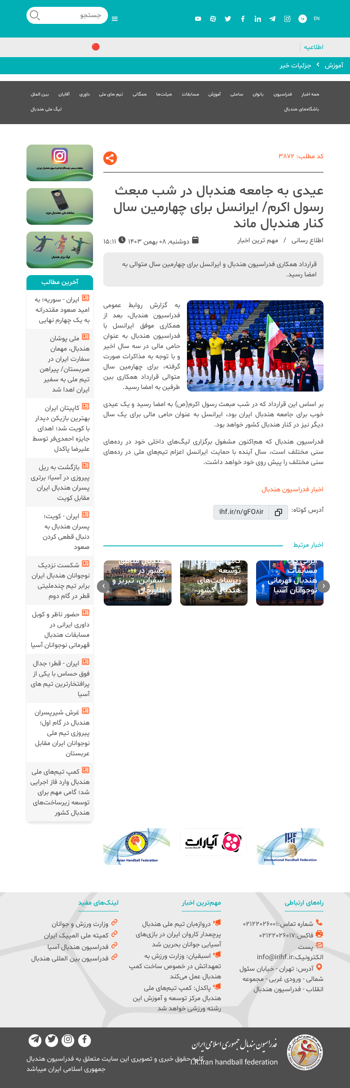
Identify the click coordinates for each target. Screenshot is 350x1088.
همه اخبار (310, 94)
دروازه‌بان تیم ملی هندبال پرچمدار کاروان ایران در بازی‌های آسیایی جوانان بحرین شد (178, 934)
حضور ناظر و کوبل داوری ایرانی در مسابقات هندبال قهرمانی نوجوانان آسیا (60, 630)
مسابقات (190, 94)
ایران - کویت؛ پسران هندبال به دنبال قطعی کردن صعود (66, 532)
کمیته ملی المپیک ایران (77, 935)
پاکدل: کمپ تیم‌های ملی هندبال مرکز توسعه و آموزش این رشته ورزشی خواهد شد (177, 998)
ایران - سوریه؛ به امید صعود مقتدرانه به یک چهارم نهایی (62, 310)
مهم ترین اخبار (257, 240)
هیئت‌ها (164, 94)
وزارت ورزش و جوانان (81, 924)
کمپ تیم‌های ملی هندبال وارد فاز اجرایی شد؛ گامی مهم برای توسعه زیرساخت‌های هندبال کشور (60, 792)
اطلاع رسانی (307, 240)
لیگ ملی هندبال (46, 109)
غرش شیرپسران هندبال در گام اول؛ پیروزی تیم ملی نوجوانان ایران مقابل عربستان (62, 733)
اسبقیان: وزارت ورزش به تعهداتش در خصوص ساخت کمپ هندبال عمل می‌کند (175, 966)
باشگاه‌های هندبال (301, 109)
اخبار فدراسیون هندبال (293, 489)
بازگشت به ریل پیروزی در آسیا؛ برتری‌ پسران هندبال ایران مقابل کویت (60, 483)
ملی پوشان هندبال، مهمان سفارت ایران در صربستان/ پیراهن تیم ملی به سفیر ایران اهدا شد (65, 364)
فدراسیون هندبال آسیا (78, 947)
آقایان (64, 94)
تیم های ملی (111, 94)
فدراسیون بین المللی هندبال (70, 958)
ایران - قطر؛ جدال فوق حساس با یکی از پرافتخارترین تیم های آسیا (60, 679)
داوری (84, 94)
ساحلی (236, 94)
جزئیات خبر (295, 65)
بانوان (258, 94)
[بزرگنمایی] (255, 345)
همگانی (140, 94)
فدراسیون (283, 94)
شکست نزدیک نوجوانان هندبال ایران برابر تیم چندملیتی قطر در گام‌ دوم (61, 581)
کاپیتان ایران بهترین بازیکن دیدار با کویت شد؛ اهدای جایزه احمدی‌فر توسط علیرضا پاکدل (61, 428)
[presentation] (323, 586)
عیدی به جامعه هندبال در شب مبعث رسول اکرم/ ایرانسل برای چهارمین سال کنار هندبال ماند (219, 207)
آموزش (334, 65)
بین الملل (40, 94)
